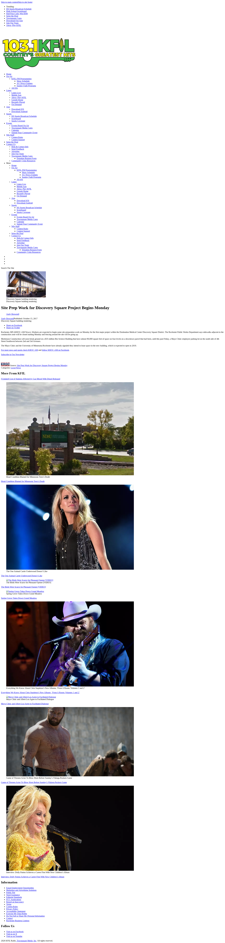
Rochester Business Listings (17, 921)
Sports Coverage (18, 121)
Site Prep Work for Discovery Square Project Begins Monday (42, 365)
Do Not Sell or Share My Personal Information (25, 916)
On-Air (9, 76)
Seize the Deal (12, 16)
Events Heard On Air (20, 125)
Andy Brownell (7, 318)
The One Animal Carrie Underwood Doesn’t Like (21, 576)
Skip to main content (9, 2)
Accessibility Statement (15, 911)
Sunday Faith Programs (26, 86)
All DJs (14, 88)
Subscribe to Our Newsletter (12, 354)
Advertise (15, 151)
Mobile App (16, 95)
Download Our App (14, 21)
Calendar (15, 130)
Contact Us (10, 144)
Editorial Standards (14, 897)
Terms (8, 904)
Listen (8, 90)
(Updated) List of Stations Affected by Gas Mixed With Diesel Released (30, 379)
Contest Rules (17, 137)
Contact (9, 918)
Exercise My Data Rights (16, 914)
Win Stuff (10, 135)
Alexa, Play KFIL (13, 25)
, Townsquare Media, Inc (26, 941)
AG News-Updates (25, 83)
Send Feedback (17, 149)
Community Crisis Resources (23, 161)
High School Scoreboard (16, 11)
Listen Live (16, 93)
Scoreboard (16, 118)
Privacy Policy (12, 909)
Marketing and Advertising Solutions (21, 890)
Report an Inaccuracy (15, 902)
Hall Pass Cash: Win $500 (17, 14)
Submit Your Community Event (24, 133)
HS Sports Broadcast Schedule (19, 9)
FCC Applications (13, 899)
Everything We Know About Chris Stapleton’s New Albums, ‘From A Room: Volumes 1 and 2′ (40, 692)
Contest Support (18, 140)
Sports (8, 114)
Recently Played (18, 102)
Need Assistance (13, 895)
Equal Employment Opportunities (20, 888)
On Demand (16, 104)
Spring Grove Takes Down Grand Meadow (19, 598)
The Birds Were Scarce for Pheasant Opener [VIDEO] (23, 587)
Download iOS (17, 109)
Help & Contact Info (19, 147)
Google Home (17, 100)
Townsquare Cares (14, 18)
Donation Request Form (26, 158)
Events (9, 123)
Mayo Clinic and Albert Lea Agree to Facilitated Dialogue (25, 704)
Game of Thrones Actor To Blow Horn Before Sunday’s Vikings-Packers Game (34, 782)
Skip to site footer (25, 2)
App (8, 107)
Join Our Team (12, 23)
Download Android (19, 111)
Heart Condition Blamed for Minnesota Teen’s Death (23, 481)
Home (8, 74)
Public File (10, 892)
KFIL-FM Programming (21, 79)
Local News (16, 368)
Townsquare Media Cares (22, 128)
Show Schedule (23, 81)
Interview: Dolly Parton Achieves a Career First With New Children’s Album (32, 877)
